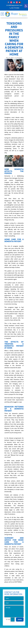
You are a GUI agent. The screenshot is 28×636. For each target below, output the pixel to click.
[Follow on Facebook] (8, 2)
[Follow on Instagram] (11, 2)
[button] (26, 6)
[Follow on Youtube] (20, 2)
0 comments (18, 58)
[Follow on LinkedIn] (14, 2)
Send (20, 619)
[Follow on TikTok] (17, 2)
